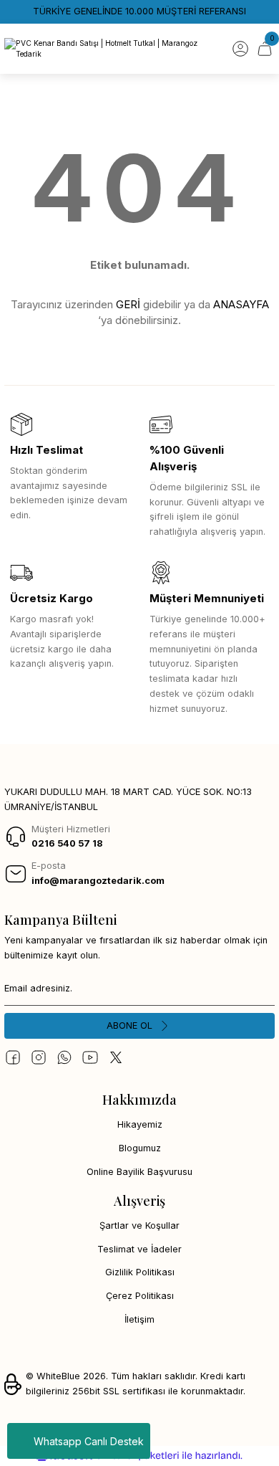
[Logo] (113, 49)
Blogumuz (140, 1148)
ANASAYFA (241, 304)
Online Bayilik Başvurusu (139, 1171)
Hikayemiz (139, 1124)
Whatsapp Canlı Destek (89, 1441)
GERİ (128, 304)
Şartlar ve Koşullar (139, 1225)
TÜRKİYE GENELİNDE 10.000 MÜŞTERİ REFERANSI (139, 11)
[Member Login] (240, 49)
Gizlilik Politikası (140, 1272)
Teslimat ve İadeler (139, 1249)
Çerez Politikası (140, 1295)
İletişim (139, 1319)
